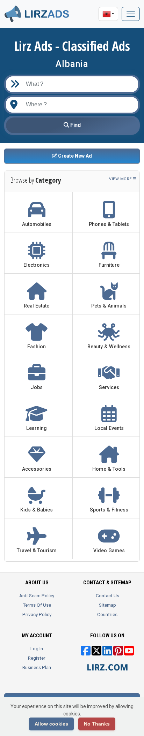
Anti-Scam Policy (36, 595)
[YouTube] (129, 653)
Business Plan (36, 667)
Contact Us (107, 595)
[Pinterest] (118, 653)
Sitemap (107, 605)
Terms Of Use (37, 605)
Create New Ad (74, 156)
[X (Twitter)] (96, 653)
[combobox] (77, 105)
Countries (107, 614)
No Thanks (97, 724)
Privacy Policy (36, 614)
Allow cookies (51, 724)
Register (36, 658)
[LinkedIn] (107, 653)
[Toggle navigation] (131, 14)
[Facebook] (86, 653)
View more (121, 179)
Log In (36, 648)
